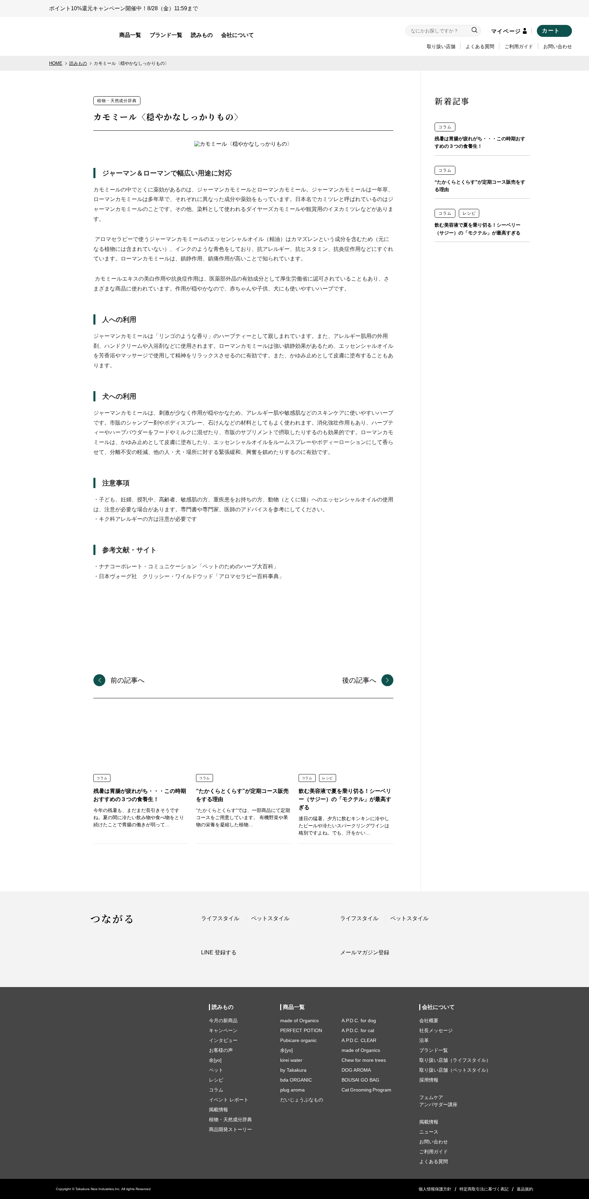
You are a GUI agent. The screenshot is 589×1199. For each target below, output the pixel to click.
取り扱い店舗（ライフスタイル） (455, 1060)
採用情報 (428, 1080)
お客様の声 (221, 1050)
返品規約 (525, 1189)
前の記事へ (127, 680)
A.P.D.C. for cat (358, 1030)
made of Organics (299, 1020)
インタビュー (223, 1040)
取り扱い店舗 (441, 46)
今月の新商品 (223, 1020)
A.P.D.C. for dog (359, 1020)
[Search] (475, 30)
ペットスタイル (270, 918)
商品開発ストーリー (230, 1129)
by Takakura (293, 1070)
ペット (216, 1070)
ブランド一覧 (166, 35)
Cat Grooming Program (366, 1090)
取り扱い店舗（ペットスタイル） (455, 1070)
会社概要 (428, 1020)
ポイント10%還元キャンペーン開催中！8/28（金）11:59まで (123, 8)
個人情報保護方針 (435, 1189)
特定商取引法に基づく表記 (484, 1189)
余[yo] (215, 1060)
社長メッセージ (436, 1030)
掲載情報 (218, 1109)
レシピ (216, 1080)
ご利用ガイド (518, 46)
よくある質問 (480, 46)
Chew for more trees (364, 1060)
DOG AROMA (356, 1070)
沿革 (424, 1040)
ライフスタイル (220, 918)
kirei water (291, 1060)
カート (551, 30)
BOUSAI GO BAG (360, 1080)
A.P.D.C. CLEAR (359, 1040)
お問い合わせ (557, 46)
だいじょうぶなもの (301, 1099)
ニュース (428, 1131)
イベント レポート (228, 1099)
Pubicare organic (298, 1040)
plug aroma (292, 1090)
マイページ (506, 31)
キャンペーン (223, 1030)
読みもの (202, 35)
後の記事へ (359, 680)
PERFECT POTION (301, 1030)
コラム (216, 1090)
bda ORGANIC (296, 1080)
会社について (237, 35)
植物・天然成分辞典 (230, 1119)
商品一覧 (130, 35)
